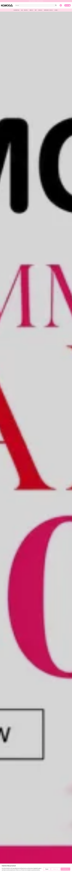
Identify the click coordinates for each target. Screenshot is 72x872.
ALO (22, 10)
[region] (36, 868)
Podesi (46, 869)
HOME (56, 10)
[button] (61, 5)
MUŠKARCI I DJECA (48, 10)
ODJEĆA (26, 10)
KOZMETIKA (16, 10)
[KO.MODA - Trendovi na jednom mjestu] (7, 5)
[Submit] (56, 5)
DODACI (40, 10)
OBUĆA (31, 10)
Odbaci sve (55, 869)
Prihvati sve (65, 869)
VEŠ (35, 10)
